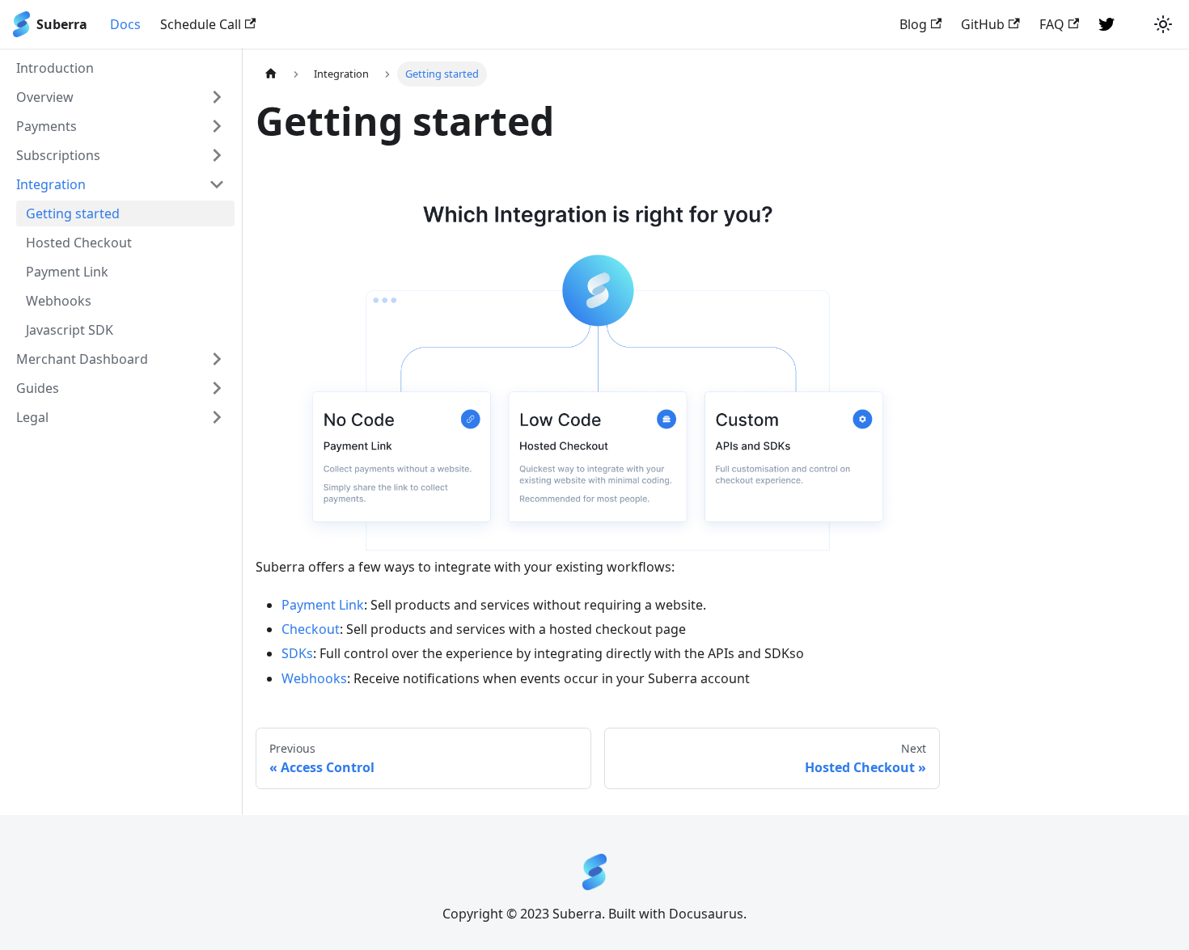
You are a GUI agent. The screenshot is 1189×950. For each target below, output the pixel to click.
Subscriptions (58, 155)
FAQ (1051, 24)
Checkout (310, 629)
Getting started (73, 213)
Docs (125, 24)
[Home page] (271, 74)
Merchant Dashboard (82, 359)
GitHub (983, 24)
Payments (46, 126)
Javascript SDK (69, 330)
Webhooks (58, 301)
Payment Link (67, 272)
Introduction (55, 68)
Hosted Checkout (79, 242)
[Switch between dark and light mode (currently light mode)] (1163, 24)
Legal (32, 417)
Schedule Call (200, 24)
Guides (37, 388)
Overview (45, 97)
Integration (51, 184)
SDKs (297, 653)
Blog (913, 24)
